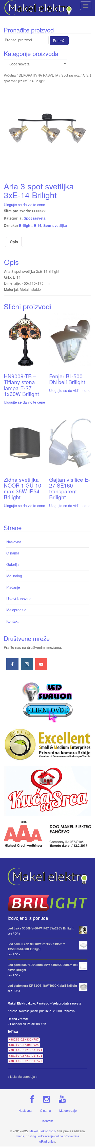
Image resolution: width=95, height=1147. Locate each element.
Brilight (25, 225)
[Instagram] (27, 664)
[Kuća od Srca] (47, 791)
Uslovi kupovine (18, 598)
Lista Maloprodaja (22, 1076)
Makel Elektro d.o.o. (42, 1131)
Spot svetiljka (55, 225)
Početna (10, 75)
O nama (12, 552)
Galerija (12, 564)
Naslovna (13, 541)
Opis (14, 241)
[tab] (14, 242)
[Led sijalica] (47, 701)
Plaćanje (13, 587)
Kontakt (12, 621)
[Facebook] (12, 664)
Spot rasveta (70, 75)
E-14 (37, 225)
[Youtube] (41, 664)
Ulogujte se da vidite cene (24, 204)
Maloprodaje (16, 609)
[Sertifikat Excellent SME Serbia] (47, 744)
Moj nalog (14, 575)
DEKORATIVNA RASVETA (38, 75)
